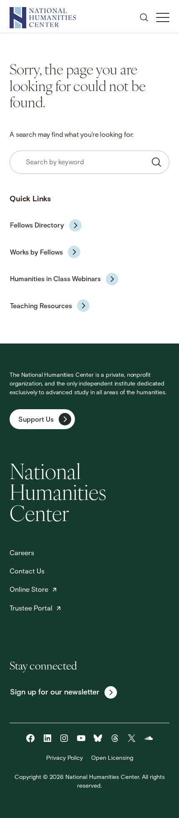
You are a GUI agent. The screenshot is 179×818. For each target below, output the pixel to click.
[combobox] (89, 162)
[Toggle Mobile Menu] (162, 17)
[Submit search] (156, 162)
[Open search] (144, 17)
